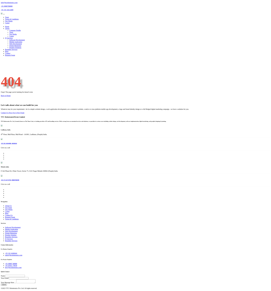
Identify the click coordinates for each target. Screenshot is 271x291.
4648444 (14, 143)
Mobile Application (15, 42)
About (7, 28)
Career (7, 23)
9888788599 (15, 180)
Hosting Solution (10, 235)
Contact (7, 53)
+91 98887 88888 (11, 264)
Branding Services (11, 49)
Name (3, 276)
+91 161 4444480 (6, 143)
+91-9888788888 (6, 6)
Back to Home (6, 96)
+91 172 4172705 (6, 180)
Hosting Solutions (15, 47)
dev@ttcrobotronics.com (13, 267)
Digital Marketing (15, 46)
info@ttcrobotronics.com (9, 3)
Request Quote (10, 55)
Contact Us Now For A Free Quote (12, 113)
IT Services (9, 38)
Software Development (17, 40)
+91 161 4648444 (11, 253)
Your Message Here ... (8, 282)
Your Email (4, 278)
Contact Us (9, 215)
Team (7, 17)
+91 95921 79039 (11, 265)
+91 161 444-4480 (7, 10)
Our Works (8, 21)
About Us (8, 206)
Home (7, 26)
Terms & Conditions (12, 19)
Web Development (15, 44)
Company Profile (15, 30)
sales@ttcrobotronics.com (13, 255)
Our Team (8, 208)
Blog (6, 51)
